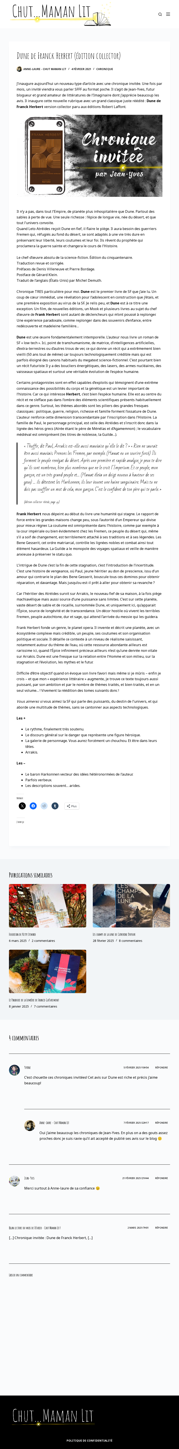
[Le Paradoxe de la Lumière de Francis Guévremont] (47, 971)
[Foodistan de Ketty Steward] (47, 905)
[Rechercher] (160, 14)
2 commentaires (43, 941)
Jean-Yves (29, 1178)
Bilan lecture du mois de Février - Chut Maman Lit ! (35, 1228)
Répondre (161, 1067)
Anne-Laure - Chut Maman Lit (54, 1123)
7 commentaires (45, 1006)
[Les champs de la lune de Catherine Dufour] (131, 905)
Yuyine (27, 1067)
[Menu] (168, 14)
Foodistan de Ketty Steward (22, 934)
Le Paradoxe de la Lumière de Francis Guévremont (34, 1000)
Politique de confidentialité (89, 1440)
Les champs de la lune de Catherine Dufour (114, 934)
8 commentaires (130, 941)
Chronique (104, 69)
